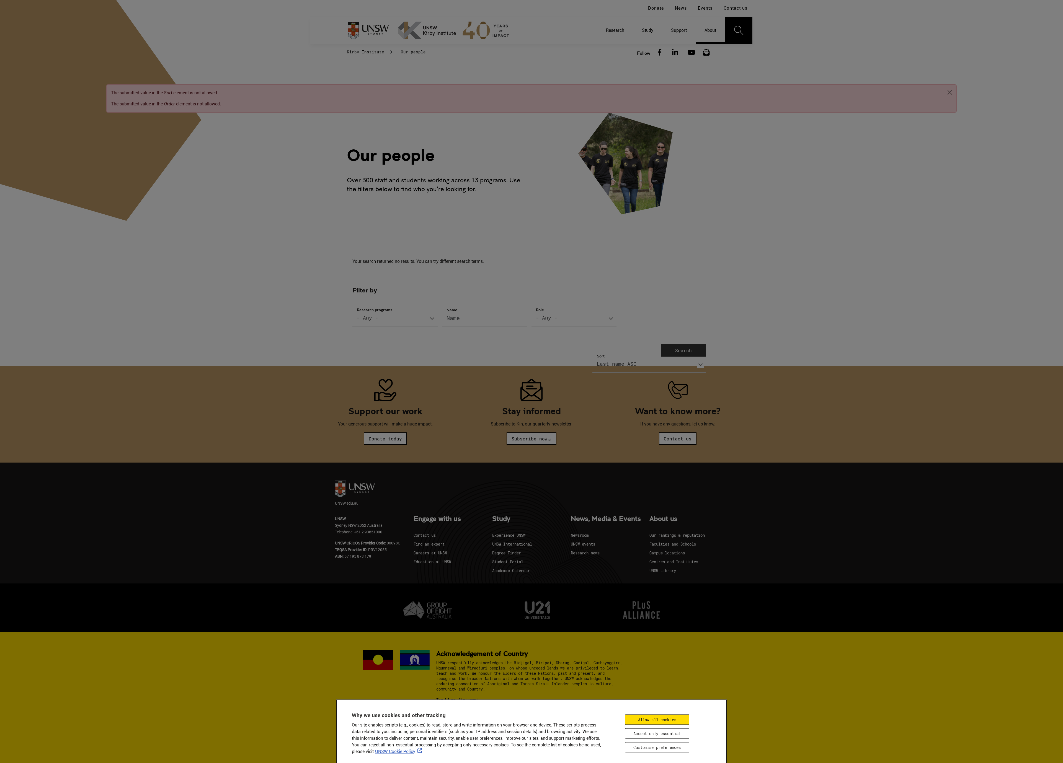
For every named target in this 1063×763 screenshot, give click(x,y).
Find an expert (429, 544)
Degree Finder (506, 553)
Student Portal (507, 561)
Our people (413, 51)
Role (540, 309)
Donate (656, 8)
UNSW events (583, 544)
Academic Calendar (511, 570)
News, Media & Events (606, 519)
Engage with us (437, 519)
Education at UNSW (432, 561)
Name (452, 309)
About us (663, 519)
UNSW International (512, 544)
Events (705, 8)
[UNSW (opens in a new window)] (370, 30)
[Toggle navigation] (739, 30)
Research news (585, 553)
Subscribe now (530, 439)
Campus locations (667, 553)
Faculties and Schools (672, 544)
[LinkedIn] (675, 52)
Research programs (374, 309)
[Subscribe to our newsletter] (706, 52)
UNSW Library (662, 570)
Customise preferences (657, 747)
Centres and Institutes (673, 561)
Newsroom (580, 535)
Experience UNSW (508, 535)
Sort (601, 356)
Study (501, 519)
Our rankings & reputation (677, 535)
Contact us (735, 8)
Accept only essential (657, 733)
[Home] (456, 30)
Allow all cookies (657, 719)
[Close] (949, 92)
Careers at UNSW (430, 553)
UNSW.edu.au (346, 503)
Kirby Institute (365, 51)
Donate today (385, 439)
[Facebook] (659, 52)
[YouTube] (690, 52)
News (681, 8)
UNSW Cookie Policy (395, 751)
